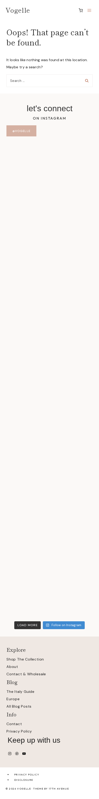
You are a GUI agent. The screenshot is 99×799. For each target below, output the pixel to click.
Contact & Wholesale (26, 674)
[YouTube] (24, 753)
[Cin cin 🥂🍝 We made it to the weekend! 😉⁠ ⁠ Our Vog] (49, 430)
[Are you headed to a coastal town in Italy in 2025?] (49, 271)
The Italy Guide (20, 691)
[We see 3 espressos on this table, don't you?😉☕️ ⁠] (49, 492)
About (12, 666)
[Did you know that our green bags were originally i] (49, 571)
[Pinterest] (17, 753)
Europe (13, 699)
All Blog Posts (19, 706)
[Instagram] (9, 753)
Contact (14, 723)
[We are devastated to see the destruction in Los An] (49, 347)
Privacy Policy (19, 731)
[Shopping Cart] (81, 10)
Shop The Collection (25, 659)
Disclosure (23, 779)
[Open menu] (89, 10)
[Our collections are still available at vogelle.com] (49, 155)
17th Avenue (59, 788)
